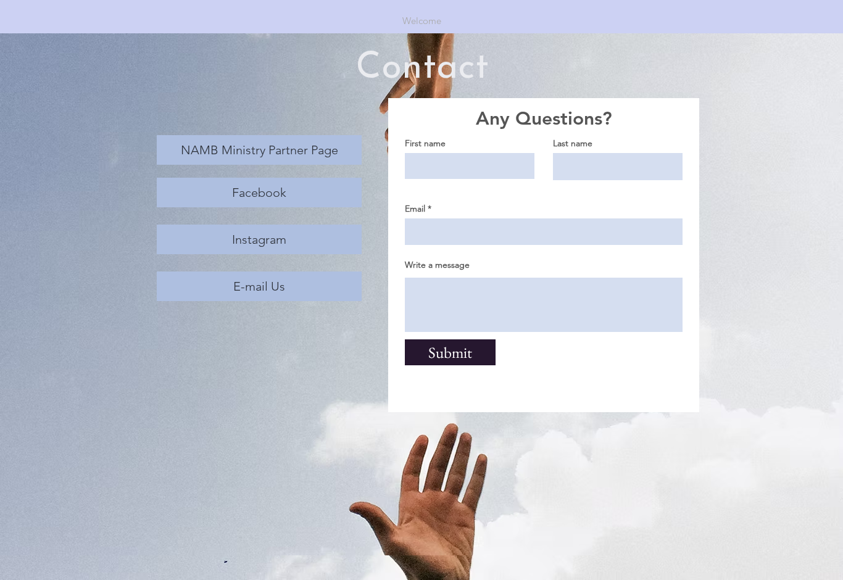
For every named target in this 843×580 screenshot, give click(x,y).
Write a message (437, 264)
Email (415, 208)
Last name (572, 143)
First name (425, 143)
